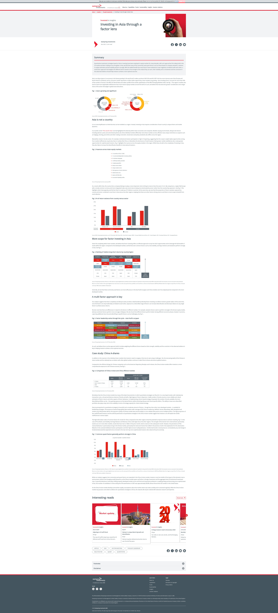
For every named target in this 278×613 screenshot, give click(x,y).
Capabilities (131, 7)
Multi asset (96, 529)
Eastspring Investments (108, 42)
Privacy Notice (169, 584)
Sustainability (143, 7)
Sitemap (168, 580)
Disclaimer (97, 568)
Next (186, 515)
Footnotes (97, 564)
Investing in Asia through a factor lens (123, 12)
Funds (137, 7)
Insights (150, 7)
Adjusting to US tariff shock (100, 532)
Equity (124, 529)
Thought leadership (107, 12)
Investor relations (158, 7)
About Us (151, 580)
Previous (91, 515)
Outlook (183, 529)
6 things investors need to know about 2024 (163, 530)
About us (124, 7)
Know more (180, 498)
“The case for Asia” (108, 131)
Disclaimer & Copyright (171, 582)
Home (93, 12)
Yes (176, 1)
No (178, 1)
